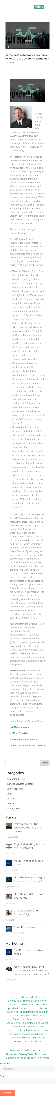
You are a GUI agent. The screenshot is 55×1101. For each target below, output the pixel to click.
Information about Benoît (23, 739)
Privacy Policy (27, 1054)
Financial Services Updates (19, 783)
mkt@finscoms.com (20, 727)
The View (10, 62)
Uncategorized (13, 808)
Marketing (11, 798)
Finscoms (11, 1054)
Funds (9, 793)
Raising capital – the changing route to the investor (27, 827)
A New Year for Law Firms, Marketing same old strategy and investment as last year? (31, 970)
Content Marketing (15, 778)
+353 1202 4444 (19, 733)
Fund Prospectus (14, 788)
